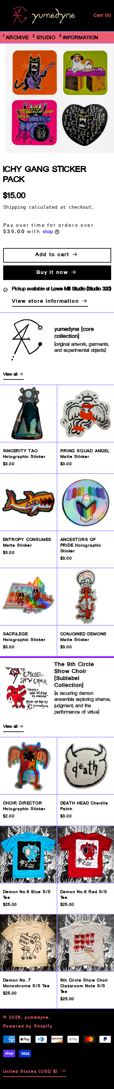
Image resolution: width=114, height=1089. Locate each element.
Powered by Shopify (28, 1026)
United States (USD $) (31, 1071)
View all (10, 374)
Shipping (14, 207)
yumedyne (37, 1017)
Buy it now (52, 273)
